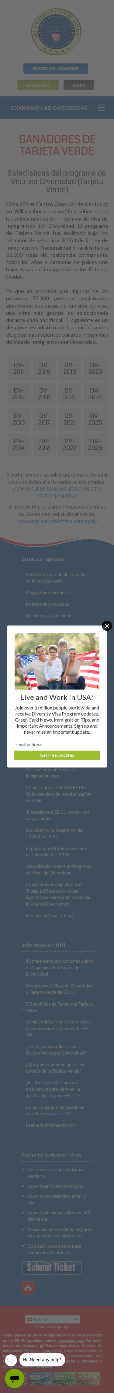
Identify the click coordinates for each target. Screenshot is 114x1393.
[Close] (107, 626)
